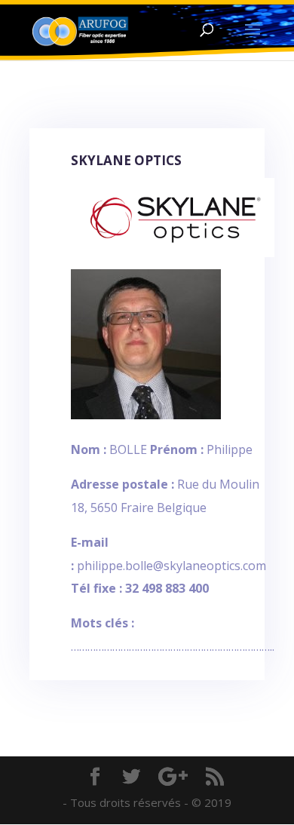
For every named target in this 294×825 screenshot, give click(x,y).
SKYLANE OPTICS (126, 160)
